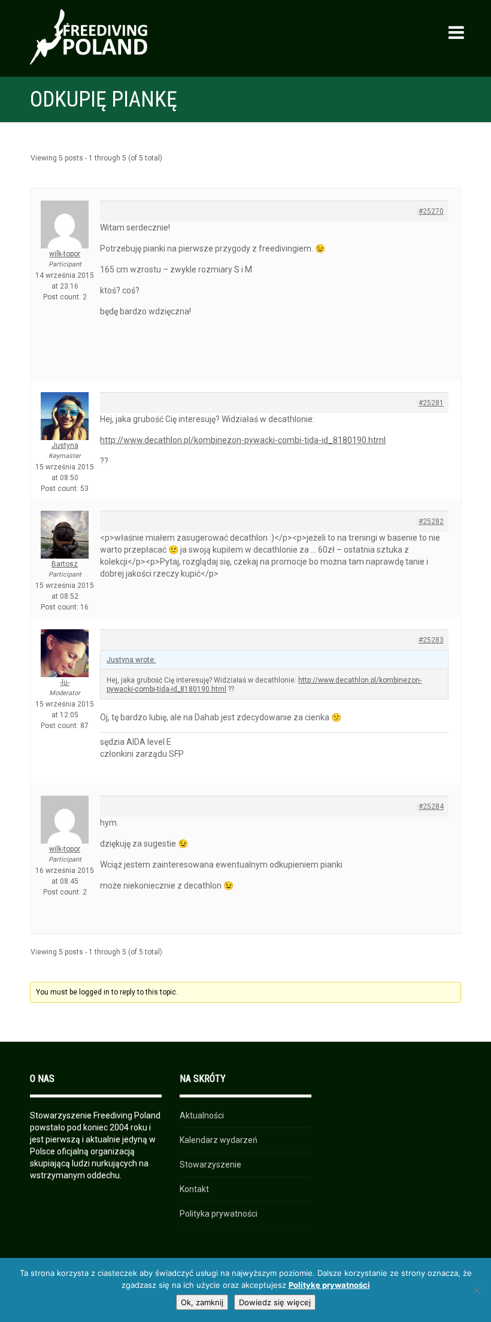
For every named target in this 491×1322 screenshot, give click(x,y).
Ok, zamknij (202, 1302)
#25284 (431, 806)
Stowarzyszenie (210, 1164)
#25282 (431, 521)
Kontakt (194, 1189)
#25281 (431, 403)
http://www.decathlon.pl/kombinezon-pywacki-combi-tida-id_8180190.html (243, 440)
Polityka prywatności (218, 1213)
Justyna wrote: (131, 660)
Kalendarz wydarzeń (218, 1140)
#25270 (431, 211)
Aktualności (202, 1115)
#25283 (431, 640)
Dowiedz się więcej (275, 1302)
